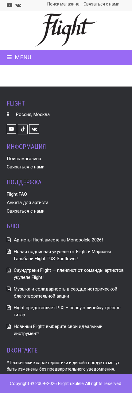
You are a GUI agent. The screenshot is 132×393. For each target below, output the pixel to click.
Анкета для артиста (28, 202)
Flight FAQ (17, 194)
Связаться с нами (26, 167)
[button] (19, 57)
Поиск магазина (24, 158)
